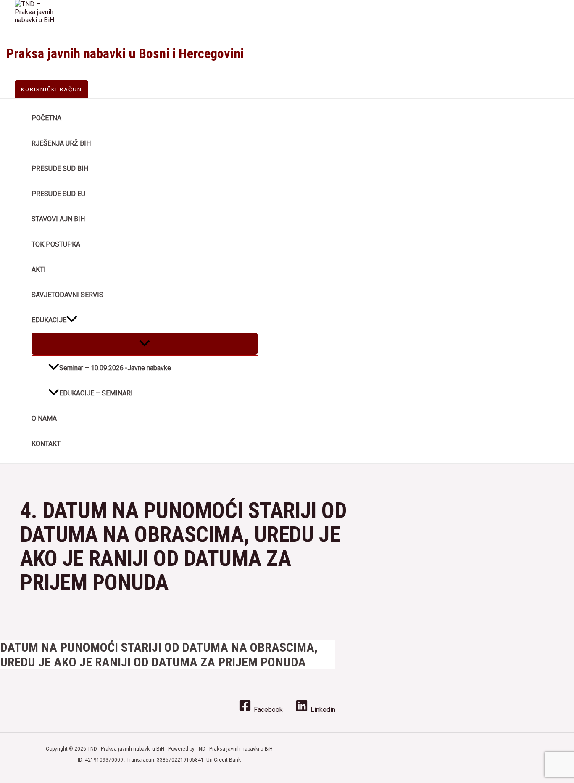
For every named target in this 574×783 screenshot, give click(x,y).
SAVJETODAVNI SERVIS (67, 295)
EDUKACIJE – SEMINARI (96, 393)
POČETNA (46, 118)
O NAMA (44, 418)
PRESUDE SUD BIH (60, 169)
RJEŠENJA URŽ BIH (61, 143)
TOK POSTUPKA (56, 244)
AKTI (39, 269)
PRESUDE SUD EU (58, 194)
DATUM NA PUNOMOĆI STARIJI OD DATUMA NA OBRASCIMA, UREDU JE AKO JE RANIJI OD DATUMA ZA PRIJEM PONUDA (159, 654)
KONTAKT (46, 444)
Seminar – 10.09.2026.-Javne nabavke (115, 368)
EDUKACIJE (49, 320)
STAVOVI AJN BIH (58, 219)
